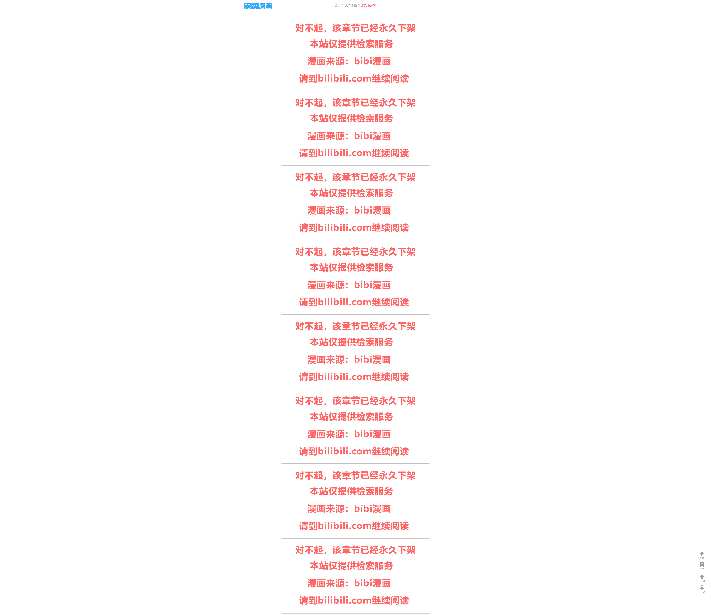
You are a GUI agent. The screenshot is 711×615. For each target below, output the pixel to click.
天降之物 (351, 5)
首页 (338, 5)
